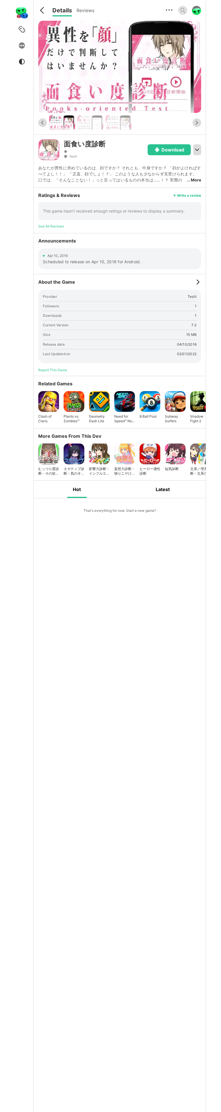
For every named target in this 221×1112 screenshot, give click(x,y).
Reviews (85, 10)
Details (62, 10)
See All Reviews (51, 226)
